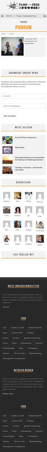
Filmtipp (30, 333)
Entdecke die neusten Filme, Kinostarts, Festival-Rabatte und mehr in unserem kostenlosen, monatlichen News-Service (23, 84)
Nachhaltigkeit (9, 348)
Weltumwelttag (35, 353)
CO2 (4, 328)
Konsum (39, 343)
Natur (21, 348)
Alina (17, 201)
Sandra (39, 245)
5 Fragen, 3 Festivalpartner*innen (26, 16)
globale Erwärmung (32, 338)
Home (3, 34)
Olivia (29, 201)
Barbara (7, 201)
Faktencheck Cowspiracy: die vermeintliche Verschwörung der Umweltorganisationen (29, 158)
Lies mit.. (6, 307)
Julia (28, 215)
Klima (14, 343)
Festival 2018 (17, 333)
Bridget (28, 230)
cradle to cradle (17, 328)
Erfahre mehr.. (8, 393)
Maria (7, 244)
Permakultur (33, 348)
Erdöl (5, 333)
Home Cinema (19, 147)
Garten (6, 338)
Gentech (16, 338)
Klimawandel (26, 343)
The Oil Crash (19, 353)
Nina (6, 230)
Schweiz (6, 353)
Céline (7, 215)
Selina (18, 230)
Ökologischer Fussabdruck (14, 358)
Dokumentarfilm (35, 328)
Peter (40, 216)
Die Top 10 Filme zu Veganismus (25, 137)
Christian (28, 244)
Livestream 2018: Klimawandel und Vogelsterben (31, 41)
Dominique (40, 231)
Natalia (17, 244)
